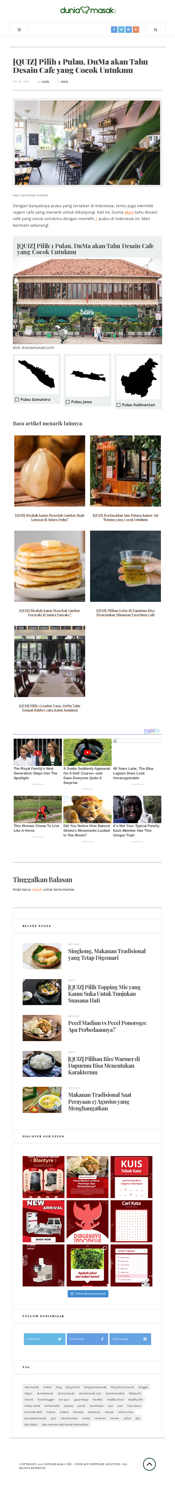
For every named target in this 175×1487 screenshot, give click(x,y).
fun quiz (64, 1399)
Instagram (120, 1339)
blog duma (73, 1387)
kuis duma (134, 1406)
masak (109, 1412)
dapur (28, 1393)
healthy (98, 1399)
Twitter (33, 1339)
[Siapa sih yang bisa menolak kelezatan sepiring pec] (87, 1177)
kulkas (64, 1412)
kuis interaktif (33, 1412)
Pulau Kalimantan (138, 405)
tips (138, 1418)
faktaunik (135, 1393)
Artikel (74, 944)
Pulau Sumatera (35, 399)
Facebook (77, 1339)
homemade (52, 1406)
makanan (94, 1412)
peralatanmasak (35, 1418)
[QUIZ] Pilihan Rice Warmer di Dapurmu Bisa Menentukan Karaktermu (104, 1065)
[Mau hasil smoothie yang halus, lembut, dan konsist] (43, 1177)
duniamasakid (115, 1393)
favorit (29, 1399)
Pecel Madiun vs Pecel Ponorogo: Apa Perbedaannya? (107, 1026)
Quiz (64, 81)
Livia (45, 81)
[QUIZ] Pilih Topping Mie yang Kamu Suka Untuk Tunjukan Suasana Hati (104, 994)
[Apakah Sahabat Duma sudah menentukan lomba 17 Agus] (131, 1265)
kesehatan (97, 1406)
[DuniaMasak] (87, 10)
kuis (120, 1406)
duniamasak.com (90, 1393)
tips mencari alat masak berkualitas (65, 1424)
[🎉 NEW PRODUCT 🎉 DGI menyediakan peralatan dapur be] (43, 1221)
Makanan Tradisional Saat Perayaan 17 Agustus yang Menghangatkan (99, 1101)
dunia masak (66, 1393)
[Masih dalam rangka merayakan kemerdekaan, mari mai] (131, 1177)
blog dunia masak (122, 1387)
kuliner (51, 1412)
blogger (143, 1387)
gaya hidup (81, 1399)
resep (86, 1418)
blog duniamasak (95, 1387)
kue (110, 1406)
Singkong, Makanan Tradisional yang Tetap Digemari (107, 954)
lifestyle (78, 1412)
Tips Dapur (31, 1424)
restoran (100, 1418)
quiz (53, 1418)
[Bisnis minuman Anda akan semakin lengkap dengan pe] (43, 1265)
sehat (127, 1418)
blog (58, 1387)
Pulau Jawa (81, 402)
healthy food (115, 1399)
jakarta (68, 1406)
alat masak (32, 1387)
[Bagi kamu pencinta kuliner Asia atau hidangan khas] (87, 1265)
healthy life (135, 1399)
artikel (47, 1387)
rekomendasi (69, 1418)
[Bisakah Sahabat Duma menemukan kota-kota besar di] (131, 1221)
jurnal (81, 1406)
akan (129, 212)
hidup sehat (32, 1406)
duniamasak (45, 1393)
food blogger (46, 1399)
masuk (37, 889)
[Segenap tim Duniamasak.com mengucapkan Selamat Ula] (87, 1221)
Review (114, 1418)
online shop (125, 1412)
